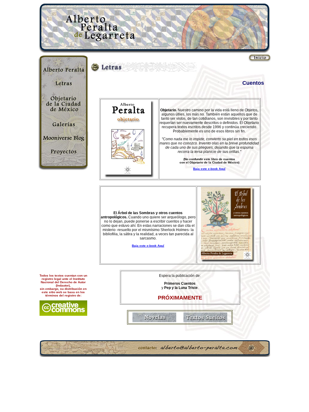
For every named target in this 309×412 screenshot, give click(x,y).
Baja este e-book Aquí (209, 168)
